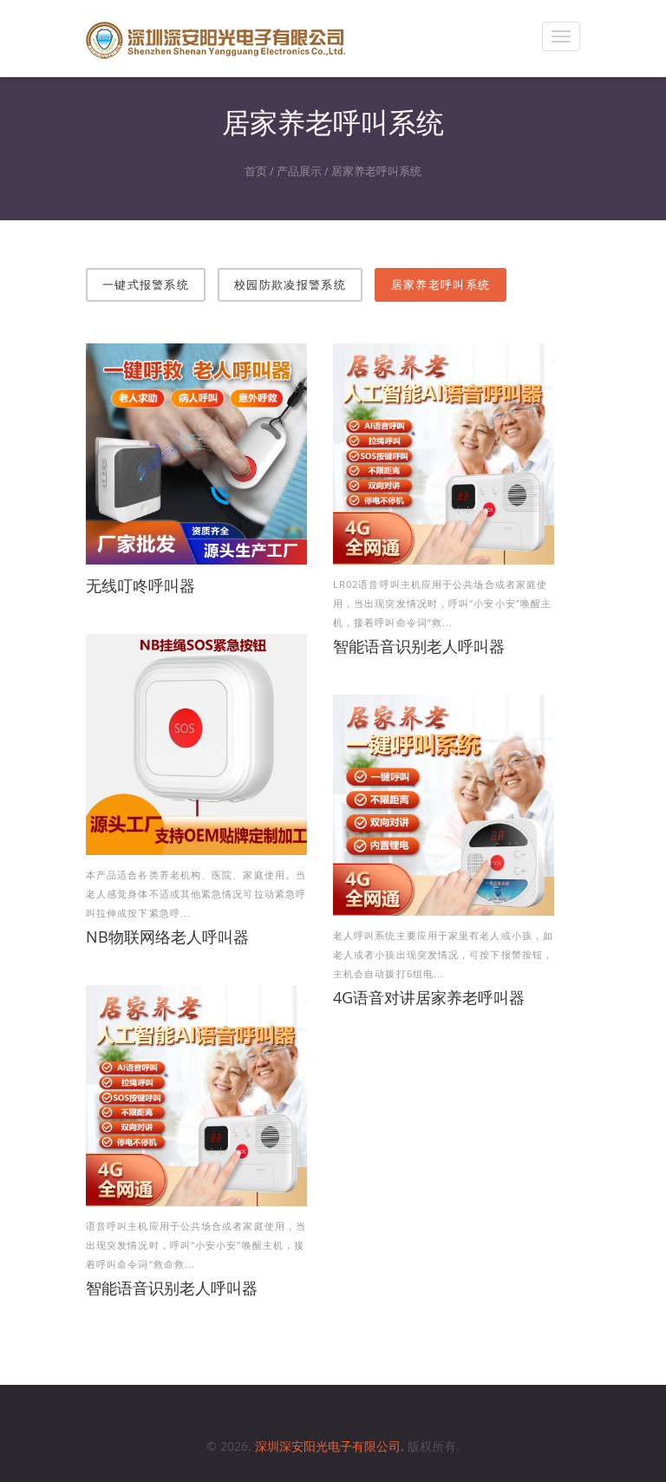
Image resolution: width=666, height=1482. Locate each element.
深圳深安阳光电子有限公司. (331, 1446)
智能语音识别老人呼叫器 (419, 646)
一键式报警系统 (145, 284)
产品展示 (299, 171)
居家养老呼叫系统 (376, 171)
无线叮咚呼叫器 (140, 585)
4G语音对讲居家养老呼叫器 (429, 997)
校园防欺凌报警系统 (290, 284)
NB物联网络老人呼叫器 (167, 936)
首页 (256, 171)
